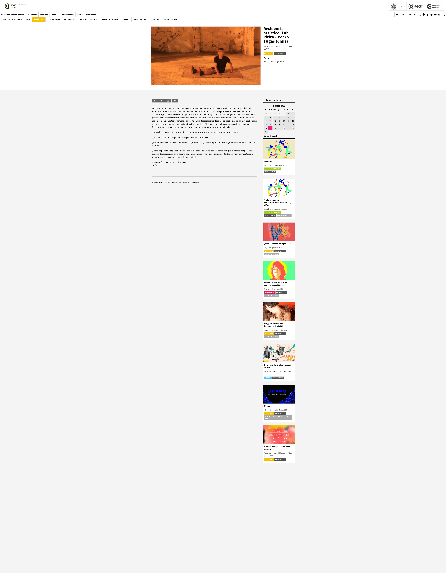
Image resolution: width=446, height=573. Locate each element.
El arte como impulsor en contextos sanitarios (275, 283)
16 (293, 121)
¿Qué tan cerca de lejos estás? (278, 243)
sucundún (268, 161)
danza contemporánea (173, 182)
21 (284, 124)
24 (266, 128)
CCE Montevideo (284, 215)
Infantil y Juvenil (272, 169)
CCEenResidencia (157, 182)
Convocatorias (67, 14)
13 (279, 121)
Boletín (411, 14)
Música (268, 378)
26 (275, 128)
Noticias (54, 14)
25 (270, 128)
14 (284, 121)
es (397, 14)
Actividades (31, 14)
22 (288, 124)
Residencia (195, 182)
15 (288, 121)
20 (279, 124)
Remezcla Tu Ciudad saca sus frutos (277, 366)
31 (266, 132)
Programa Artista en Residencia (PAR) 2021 (274, 324)
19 (275, 124)
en (403, 14)
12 (275, 121)
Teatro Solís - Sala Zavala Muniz (276, 417)
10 (266, 121)
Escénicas (268, 53)
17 (266, 124)
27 (279, 128)
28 (284, 128)
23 (293, 124)
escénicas (186, 182)
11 (270, 121)
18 (270, 124)
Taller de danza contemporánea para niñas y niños (277, 202)
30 (293, 128)
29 (288, 128)
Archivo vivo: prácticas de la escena (277, 447)
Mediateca (91, 14)
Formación (269, 292)
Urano (267, 406)
